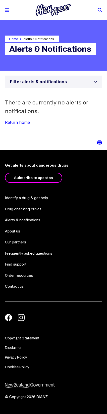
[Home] (53, 10)
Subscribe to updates (33, 178)
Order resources (19, 275)
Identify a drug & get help (26, 197)
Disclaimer (13, 348)
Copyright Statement (22, 338)
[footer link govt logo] (53, 385)
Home (13, 39)
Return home (17, 122)
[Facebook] (8, 317)
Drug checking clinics (23, 209)
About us (12, 231)
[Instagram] (21, 317)
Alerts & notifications (22, 220)
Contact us (14, 286)
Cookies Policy (17, 367)
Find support (15, 264)
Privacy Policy (16, 357)
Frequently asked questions (28, 253)
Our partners (15, 242)
